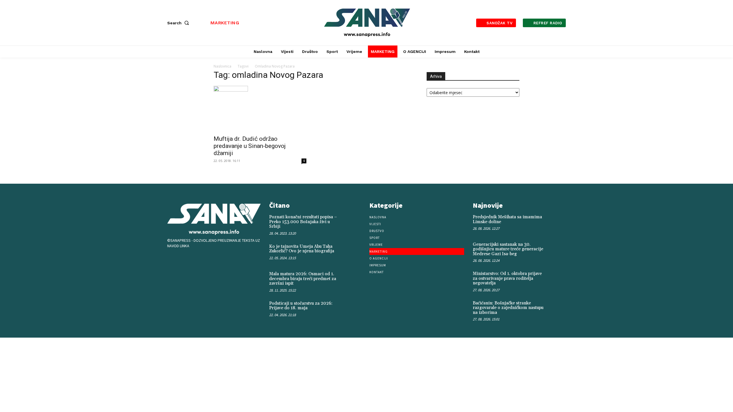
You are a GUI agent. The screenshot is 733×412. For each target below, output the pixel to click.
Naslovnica (222, 66)
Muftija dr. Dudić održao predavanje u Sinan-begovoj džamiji (250, 146)
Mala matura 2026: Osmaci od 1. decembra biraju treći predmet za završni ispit (302, 278)
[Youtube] (210, 260)
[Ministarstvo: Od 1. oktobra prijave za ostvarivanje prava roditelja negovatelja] (556, 279)
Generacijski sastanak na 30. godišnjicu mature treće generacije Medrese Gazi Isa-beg (508, 249)
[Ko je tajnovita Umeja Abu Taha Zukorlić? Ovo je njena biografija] (354, 252)
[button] (179, 23)
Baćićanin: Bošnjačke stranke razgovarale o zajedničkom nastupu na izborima (508, 307)
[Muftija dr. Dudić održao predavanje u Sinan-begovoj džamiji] (260, 109)
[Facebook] (174, 260)
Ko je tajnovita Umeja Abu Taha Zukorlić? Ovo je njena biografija (301, 249)
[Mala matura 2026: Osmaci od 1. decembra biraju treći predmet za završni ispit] (354, 280)
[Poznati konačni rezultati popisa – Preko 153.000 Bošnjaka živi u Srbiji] (354, 223)
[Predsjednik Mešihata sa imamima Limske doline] (556, 223)
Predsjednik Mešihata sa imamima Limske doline (507, 219)
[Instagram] (192, 260)
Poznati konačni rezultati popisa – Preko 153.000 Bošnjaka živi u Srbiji (303, 221)
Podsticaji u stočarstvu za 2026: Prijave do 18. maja (300, 306)
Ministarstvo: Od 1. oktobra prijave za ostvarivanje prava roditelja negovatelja (507, 278)
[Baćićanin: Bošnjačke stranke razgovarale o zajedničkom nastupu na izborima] (556, 309)
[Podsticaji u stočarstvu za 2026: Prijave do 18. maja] (354, 309)
